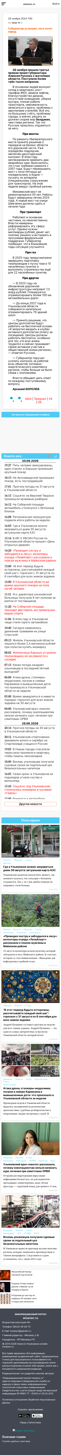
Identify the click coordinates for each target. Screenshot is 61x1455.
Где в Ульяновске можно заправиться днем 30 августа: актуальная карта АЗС (29, 868)
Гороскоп (7, 1005)
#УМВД (27, 1233)
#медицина (8, 1161)
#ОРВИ (32, 1161)
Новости (7, 860)
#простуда (43, 1161)
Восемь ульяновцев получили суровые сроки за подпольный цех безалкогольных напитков (29, 1240)
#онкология (21, 1161)
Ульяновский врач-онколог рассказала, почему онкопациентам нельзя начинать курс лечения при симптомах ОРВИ (30, 1168)
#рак (53, 1161)
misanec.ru (8, 1346)
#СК (19, 1233)
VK (50, 399)
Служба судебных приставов (16, 1441)
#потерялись (34, 932)
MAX (28, 399)
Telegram (40, 399)
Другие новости (30, 804)
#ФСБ (36, 1233)
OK (40, 402)
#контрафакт (8, 1233)
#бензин (7, 863)
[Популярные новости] (55, 456)
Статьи (29, 860)
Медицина (8, 1158)
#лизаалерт (22, 932)
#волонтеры (8, 932)
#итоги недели (9, 1085)
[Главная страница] (29, 3)
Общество (18, 860)
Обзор (28, 1079)
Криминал (7, 1079)
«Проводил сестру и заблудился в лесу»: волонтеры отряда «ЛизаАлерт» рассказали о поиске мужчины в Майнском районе (30, 941)
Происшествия (40, 1079)
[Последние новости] (48, 456)
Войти (56, 3)
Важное (6, 929)
